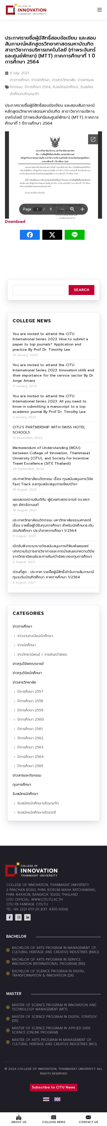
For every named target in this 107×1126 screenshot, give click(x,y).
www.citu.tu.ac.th (47, 899)
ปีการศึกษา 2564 (37, 87)
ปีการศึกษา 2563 (30, 747)
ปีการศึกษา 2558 (30, 701)
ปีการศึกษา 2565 (30, 766)
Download (15, 222)
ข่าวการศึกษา (19, 80)
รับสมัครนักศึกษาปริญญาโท (38, 803)
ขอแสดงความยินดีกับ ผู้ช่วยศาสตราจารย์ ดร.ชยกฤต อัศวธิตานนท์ (51, 502)
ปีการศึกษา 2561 (30, 729)
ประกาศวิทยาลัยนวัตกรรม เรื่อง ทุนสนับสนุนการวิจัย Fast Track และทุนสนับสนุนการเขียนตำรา (53, 481)
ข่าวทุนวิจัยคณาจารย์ (28, 663)
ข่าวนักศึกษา (40, 80)
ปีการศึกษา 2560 (30, 719)
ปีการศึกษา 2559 (30, 710)
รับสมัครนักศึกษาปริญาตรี (36, 812)
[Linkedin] (27, 917)
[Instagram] (18, 917)
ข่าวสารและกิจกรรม (27, 775)
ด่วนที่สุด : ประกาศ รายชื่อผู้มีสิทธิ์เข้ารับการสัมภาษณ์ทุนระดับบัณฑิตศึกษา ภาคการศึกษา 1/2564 (53, 574)
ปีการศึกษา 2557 (30, 691)
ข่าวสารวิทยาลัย (63, 80)
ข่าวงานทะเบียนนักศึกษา (35, 635)
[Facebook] (9, 917)
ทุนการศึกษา (22, 784)
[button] (53, 1087)
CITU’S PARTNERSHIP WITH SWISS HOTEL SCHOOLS (49, 430)
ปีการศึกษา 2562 (30, 738)
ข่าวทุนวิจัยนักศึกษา (27, 673)
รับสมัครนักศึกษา (65, 87)
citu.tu (42, 904)
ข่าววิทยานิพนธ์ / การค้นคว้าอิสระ (42, 654)
